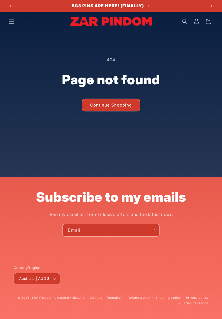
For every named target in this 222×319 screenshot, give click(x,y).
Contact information (106, 298)
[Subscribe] (153, 230)
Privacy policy (197, 298)
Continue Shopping (111, 105)
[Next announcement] (211, 6)
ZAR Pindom (41, 298)
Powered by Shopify (69, 298)
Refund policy (139, 298)
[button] (11, 21)
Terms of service (195, 303)
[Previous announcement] (11, 6)
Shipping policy (168, 298)
